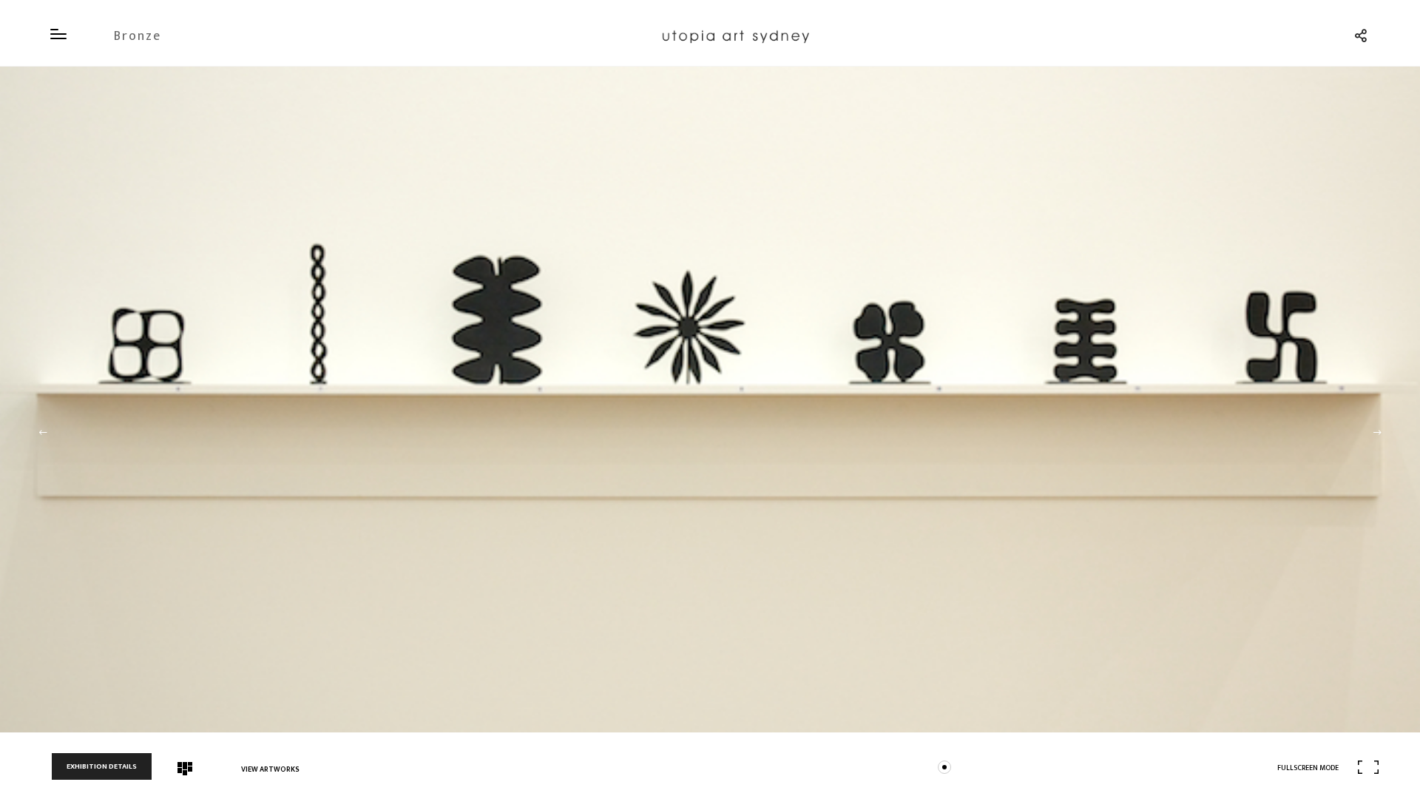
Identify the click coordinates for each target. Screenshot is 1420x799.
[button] (43, 432)
